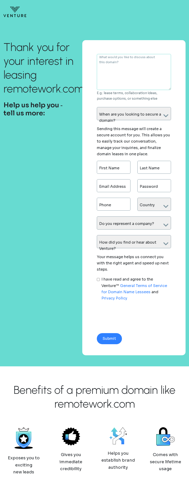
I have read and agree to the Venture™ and (134, 289)
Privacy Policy (114, 298)
